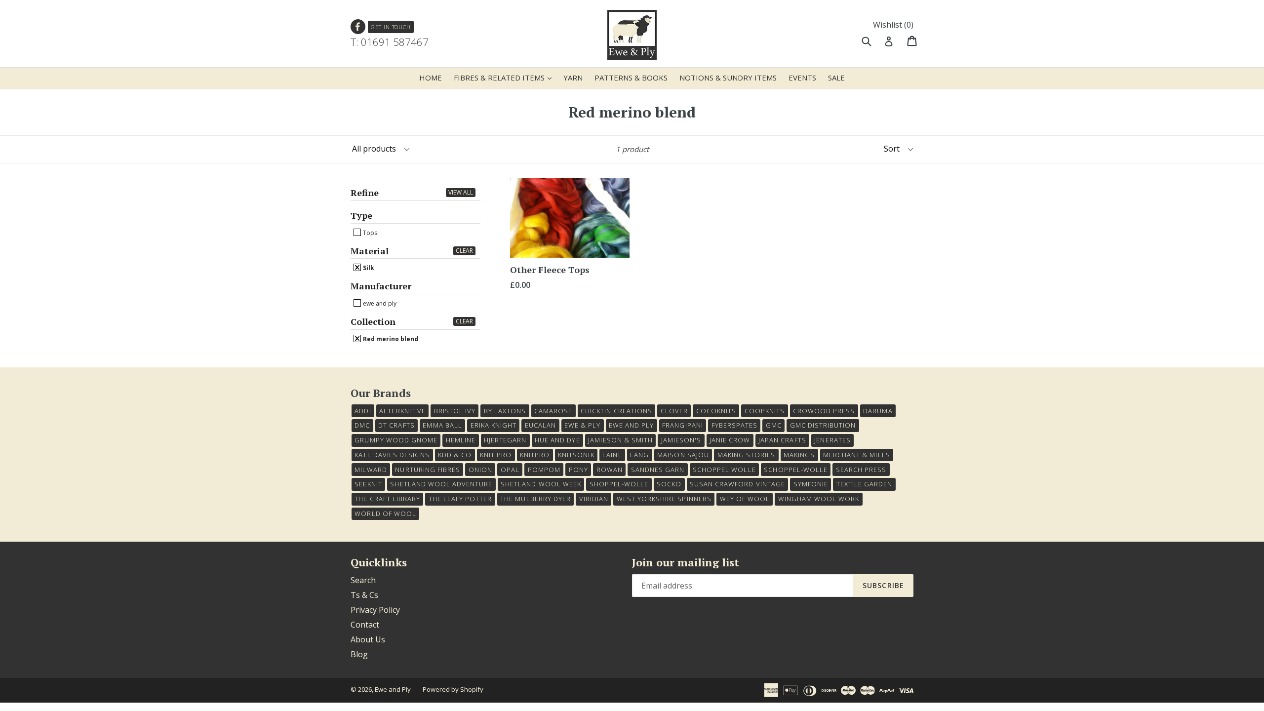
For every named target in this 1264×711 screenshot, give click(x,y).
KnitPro (535, 454)
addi (363, 410)
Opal (510, 469)
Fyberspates (734, 425)
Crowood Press (824, 410)
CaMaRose (553, 410)
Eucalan (540, 425)
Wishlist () (893, 24)
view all (460, 192)
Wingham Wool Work (819, 498)
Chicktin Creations (616, 410)
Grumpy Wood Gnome (396, 439)
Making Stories (746, 454)
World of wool (385, 513)
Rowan (609, 469)
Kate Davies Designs (392, 454)
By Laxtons (505, 410)
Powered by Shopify (453, 689)
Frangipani (682, 425)
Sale (836, 77)
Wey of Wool (745, 498)
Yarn (573, 77)
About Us (368, 639)
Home (430, 77)
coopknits (765, 410)
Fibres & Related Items (505, 77)
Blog (359, 654)
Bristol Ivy (454, 410)
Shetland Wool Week (541, 483)
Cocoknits (716, 410)
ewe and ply (378, 303)
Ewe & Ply (582, 425)
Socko (669, 483)
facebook (358, 27)
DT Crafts (396, 425)
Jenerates (832, 439)
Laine (612, 454)
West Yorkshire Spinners (664, 498)
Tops (369, 233)
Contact (365, 624)
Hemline (460, 439)
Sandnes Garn (657, 469)
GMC (774, 425)
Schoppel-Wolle (796, 469)
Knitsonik (576, 454)
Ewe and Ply (393, 689)
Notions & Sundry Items (728, 77)
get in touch (391, 27)
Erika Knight (493, 425)
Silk (367, 268)
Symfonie (810, 483)
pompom (544, 469)
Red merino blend (389, 339)
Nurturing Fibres (427, 469)
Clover (674, 410)
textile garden (864, 483)
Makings (799, 454)
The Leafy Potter (460, 498)
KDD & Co (455, 454)
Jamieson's (681, 439)
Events (802, 77)
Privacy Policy (375, 609)
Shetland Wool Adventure (441, 483)
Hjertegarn (505, 439)
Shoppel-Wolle (619, 483)
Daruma (877, 410)
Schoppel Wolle (724, 469)
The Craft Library (387, 498)
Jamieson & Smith (620, 439)
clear (464, 250)
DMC (362, 425)
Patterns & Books (631, 77)
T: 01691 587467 (390, 42)
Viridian (593, 498)
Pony (578, 469)
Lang (639, 454)
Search (363, 580)
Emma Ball (442, 425)
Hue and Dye (557, 439)
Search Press (861, 469)
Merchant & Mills (856, 454)
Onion (480, 469)
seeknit (368, 483)
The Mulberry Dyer (535, 498)
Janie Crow (730, 439)
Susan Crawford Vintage (737, 483)
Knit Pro (496, 454)
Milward (371, 469)
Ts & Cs (364, 595)
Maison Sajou (683, 454)
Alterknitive (402, 410)
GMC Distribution (823, 425)
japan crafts (782, 439)
